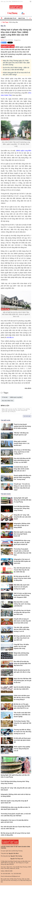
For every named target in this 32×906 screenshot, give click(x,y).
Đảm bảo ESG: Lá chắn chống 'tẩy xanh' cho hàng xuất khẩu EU (22, 604)
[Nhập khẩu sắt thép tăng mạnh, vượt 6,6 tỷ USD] (7, 655)
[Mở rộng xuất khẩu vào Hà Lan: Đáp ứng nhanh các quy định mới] (7, 638)
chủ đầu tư (10, 337)
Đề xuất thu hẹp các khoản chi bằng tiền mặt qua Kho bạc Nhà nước (22, 612)
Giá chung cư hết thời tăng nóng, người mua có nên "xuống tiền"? (22, 452)
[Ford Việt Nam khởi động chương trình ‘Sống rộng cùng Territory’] (7, 509)
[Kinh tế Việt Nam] (16, 7)
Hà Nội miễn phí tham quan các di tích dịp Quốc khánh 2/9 (22, 740)
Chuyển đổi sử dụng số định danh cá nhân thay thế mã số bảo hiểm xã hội (22, 621)
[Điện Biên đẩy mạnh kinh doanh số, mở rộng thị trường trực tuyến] (7, 587)
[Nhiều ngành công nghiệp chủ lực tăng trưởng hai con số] (7, 749)
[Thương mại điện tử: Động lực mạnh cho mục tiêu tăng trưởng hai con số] (7, 732)
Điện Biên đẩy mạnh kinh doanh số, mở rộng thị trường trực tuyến (21, 586)
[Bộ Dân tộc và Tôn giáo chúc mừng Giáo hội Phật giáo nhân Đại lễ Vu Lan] (7, 706)
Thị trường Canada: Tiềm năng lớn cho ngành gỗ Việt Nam (22, 723)
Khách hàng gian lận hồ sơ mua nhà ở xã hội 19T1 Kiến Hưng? (16, 73)
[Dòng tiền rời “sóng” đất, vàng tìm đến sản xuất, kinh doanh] (7, 517)
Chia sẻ (4, 42)
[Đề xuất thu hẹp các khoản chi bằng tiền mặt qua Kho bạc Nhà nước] (7, 613)
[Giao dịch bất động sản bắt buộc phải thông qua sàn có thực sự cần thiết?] (7, 461)
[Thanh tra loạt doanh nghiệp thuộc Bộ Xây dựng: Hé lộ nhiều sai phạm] (7, 426)
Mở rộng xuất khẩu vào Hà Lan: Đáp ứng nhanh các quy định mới (22, 638)
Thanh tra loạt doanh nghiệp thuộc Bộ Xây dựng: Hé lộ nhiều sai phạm (22, 426)
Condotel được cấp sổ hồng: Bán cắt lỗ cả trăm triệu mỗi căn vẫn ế (21, 469)
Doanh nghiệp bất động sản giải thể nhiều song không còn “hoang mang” (22, 477)
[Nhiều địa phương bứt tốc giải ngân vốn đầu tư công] (7, 672)
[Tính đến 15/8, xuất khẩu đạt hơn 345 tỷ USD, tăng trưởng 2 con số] (7, 630)
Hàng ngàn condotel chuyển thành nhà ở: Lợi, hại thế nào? (21, 443)
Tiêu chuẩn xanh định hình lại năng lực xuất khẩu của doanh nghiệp (22, 714)
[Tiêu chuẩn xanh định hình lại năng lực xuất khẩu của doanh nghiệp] (7, 715)
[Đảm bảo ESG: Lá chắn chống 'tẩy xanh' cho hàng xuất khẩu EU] (7, 604)
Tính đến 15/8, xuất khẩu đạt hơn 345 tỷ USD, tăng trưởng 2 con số (21, 629)
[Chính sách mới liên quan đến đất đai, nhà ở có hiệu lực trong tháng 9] (7, 698)
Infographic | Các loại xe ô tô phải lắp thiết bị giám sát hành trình (22, 561)
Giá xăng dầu (14, 22)
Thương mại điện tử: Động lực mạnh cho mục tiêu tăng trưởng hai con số (22, 731)
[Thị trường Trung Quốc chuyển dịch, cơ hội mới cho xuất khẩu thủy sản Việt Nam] (7, 551)
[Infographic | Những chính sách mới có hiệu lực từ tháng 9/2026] (7, 526)
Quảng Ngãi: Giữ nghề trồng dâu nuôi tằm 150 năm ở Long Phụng (22, 500)
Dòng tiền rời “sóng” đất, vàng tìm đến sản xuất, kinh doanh (22, 517)
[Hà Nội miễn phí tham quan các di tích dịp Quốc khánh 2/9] (7, 740)
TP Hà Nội (4, 397)
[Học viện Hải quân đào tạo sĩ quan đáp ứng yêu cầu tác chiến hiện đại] (7, 570)
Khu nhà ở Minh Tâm (7, 400)
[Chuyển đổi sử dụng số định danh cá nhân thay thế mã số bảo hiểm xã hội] (7, 621)
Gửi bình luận (27, 416)
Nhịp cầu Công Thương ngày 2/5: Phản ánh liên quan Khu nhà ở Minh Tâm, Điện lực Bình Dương (16, 63)
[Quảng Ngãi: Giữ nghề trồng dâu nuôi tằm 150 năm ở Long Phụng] (7, 500)
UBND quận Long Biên (23, 150)
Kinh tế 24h (21, 18)
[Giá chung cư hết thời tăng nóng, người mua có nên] (7, 452)
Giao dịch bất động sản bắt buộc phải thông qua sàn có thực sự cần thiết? (22, 460)
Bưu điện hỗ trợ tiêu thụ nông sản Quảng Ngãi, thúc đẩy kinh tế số (22, 663)
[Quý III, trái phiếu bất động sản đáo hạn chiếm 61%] (7, 689)
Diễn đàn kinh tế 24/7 (10, 18)
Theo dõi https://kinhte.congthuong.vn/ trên (17, 40)
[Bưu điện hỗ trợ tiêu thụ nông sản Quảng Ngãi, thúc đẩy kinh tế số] (7, 664)
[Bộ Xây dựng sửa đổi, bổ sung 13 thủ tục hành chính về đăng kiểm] (7, 579)
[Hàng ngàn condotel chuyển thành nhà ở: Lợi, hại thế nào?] (7, 444)
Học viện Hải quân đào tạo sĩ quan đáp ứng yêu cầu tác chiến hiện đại (22, 569)
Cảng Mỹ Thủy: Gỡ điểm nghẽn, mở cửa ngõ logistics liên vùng (21, 646)
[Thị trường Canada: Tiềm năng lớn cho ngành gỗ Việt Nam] (7, 723)
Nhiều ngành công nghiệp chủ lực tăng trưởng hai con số (22, 748)
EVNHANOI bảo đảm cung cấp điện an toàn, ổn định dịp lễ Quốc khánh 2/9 (22, 542)
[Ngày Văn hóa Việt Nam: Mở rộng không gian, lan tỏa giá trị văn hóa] (7, 681)
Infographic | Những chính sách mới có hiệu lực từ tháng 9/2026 (22, 525)
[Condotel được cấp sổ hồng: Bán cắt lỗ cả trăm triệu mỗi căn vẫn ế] (7, 469)
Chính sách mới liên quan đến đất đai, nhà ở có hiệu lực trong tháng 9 (22, 697)
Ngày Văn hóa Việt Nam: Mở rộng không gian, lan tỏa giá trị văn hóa (22, 680)
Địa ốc (3, 26)
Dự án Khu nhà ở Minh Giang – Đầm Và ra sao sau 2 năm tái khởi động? (16, 68)
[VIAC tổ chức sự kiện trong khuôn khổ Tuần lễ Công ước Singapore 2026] (7, 596)
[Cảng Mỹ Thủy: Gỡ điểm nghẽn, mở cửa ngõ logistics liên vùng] (7, 647)
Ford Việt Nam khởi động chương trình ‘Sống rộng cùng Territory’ (21, 508)
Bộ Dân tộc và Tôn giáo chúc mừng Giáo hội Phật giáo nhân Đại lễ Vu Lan (22, 706)
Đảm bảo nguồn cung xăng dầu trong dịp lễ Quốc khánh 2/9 (22, 534)
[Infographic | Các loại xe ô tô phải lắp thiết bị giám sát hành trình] (7, 561)
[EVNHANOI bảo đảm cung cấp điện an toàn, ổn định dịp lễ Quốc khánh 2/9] (7, 543)
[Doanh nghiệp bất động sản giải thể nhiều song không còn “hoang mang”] (7, 478)
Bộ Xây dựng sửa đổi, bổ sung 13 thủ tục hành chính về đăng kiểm (22, 578)
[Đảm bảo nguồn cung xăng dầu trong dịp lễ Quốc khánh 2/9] (7, 534)
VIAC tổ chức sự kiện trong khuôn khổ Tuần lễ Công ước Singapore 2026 (22, 595)
